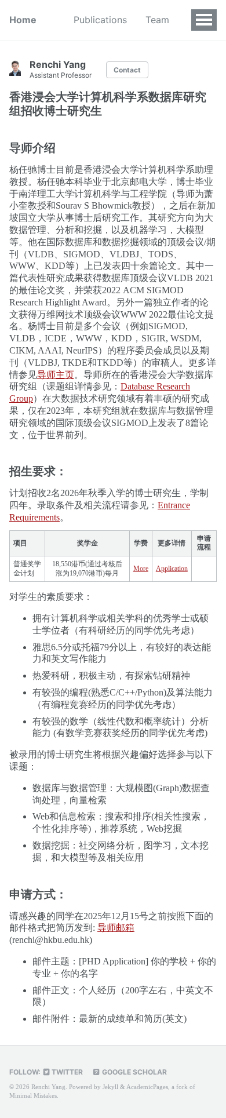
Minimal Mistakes (33, 1095)
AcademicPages (147, 1086)
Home (23, 20)
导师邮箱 (115, 928)
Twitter (66, 1072)
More (140, 569)
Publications (100, 20)
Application (172, 569)
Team (157, 20)
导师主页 (55, 375)
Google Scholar (133, 1072)
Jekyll (110, 1086)
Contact (127, 69)
